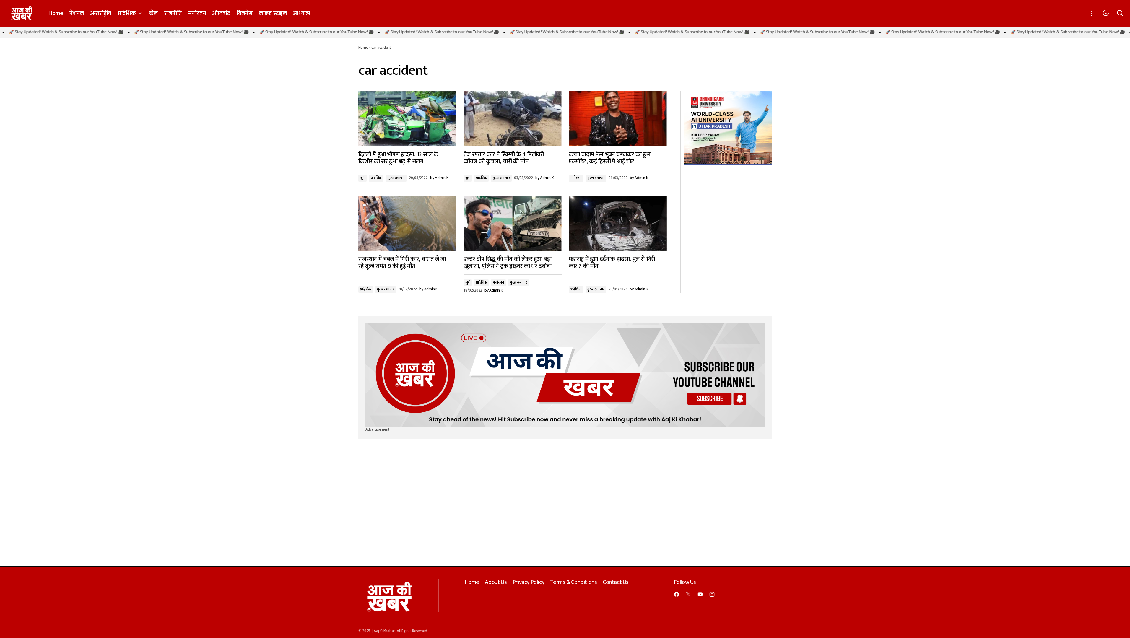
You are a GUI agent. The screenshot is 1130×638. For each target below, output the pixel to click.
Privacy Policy (528, 582)
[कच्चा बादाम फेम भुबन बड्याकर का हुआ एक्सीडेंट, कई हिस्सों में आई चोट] (618, 118)
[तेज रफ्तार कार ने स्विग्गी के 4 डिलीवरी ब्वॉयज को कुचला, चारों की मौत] (513, 118)
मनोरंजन (576, 178)
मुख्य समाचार (396, 178)
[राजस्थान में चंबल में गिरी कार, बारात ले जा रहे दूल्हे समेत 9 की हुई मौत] (407, 223)
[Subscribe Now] (565, 375)
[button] (1092, 13)
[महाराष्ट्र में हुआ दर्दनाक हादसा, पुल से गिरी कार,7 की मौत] (618, 223)
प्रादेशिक (376, 178)
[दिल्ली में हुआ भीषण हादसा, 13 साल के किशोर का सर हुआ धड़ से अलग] (407, 118)
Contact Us (616, 582)
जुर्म (362, 178)
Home (363, 47)
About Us (496, 582)
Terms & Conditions (573, 582)
